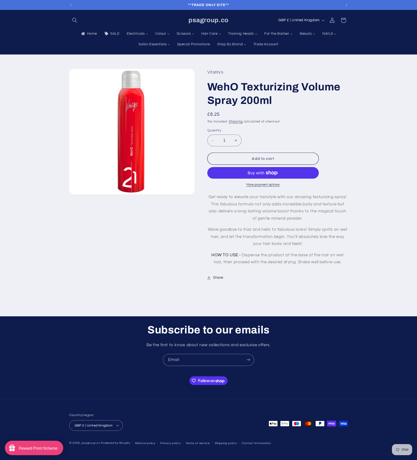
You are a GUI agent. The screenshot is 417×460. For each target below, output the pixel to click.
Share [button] (218, 277)
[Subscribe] (248, 360)
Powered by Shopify (115, 442)
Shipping (236, 121)
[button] (74, 20)
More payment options (263, 184)
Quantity (214, 130)
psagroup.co (91, 442)
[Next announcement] (346, 5)
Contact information (256, 443)
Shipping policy (226, 443)
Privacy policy (170, 443)
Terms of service (198, 443)
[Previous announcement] (70, 5)
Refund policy (145, 443)
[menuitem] (88, 33)
